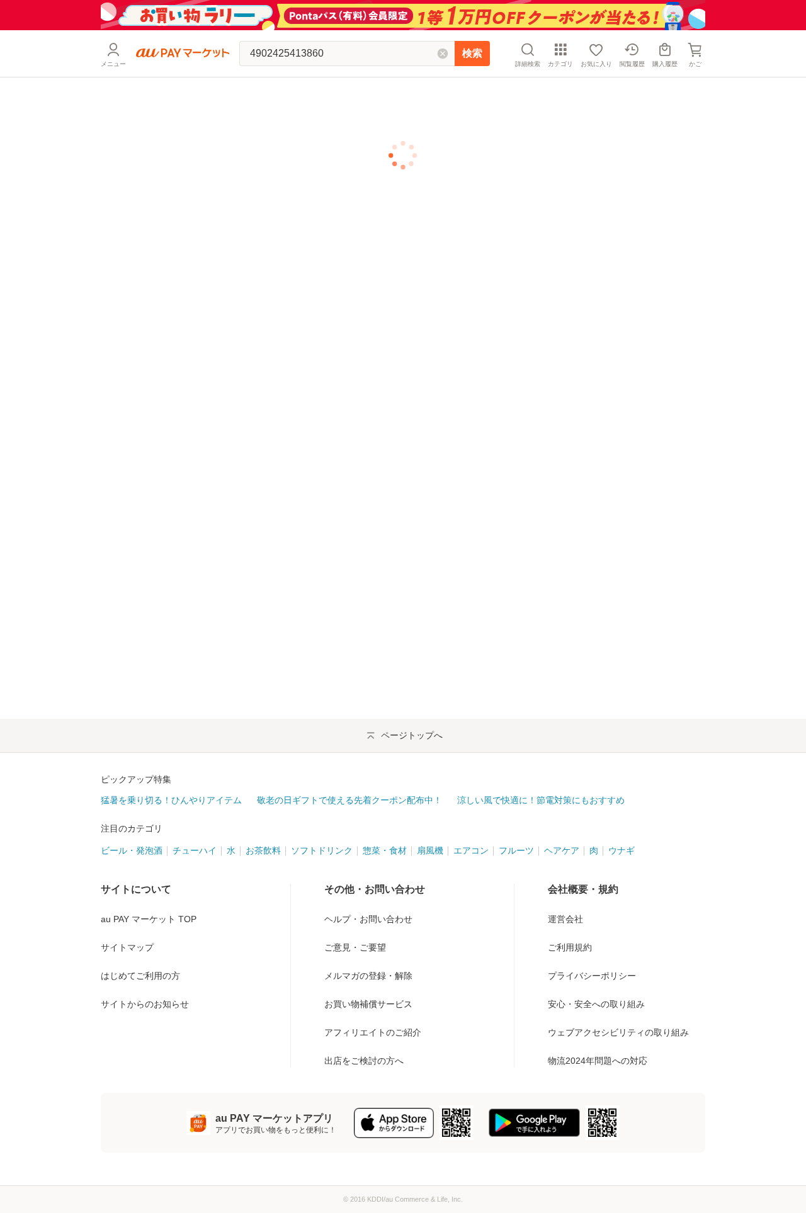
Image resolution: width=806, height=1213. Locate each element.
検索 (472, 53)
